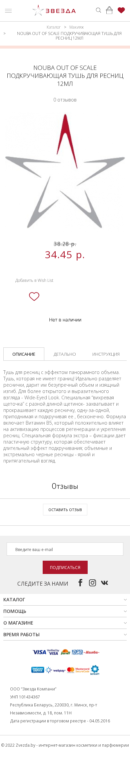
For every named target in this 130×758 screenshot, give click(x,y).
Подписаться (65, 567)
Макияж (76, 27)
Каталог (54, 27)
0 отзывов (65, 99)
